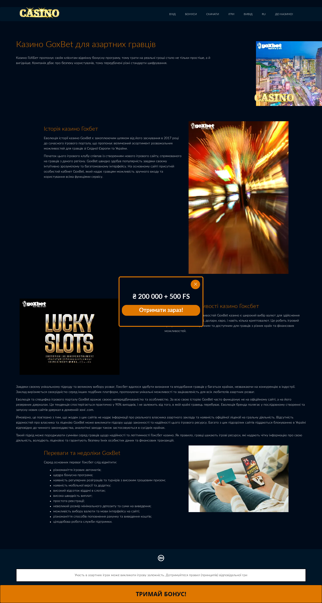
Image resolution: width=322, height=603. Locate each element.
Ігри (231, 14)
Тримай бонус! (161, 594)
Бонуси (191, 14)
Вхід (172, 14)
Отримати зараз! (161, 310)
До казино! (284, 14)
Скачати (212, 14)
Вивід (248, 14)
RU (264, 14)
